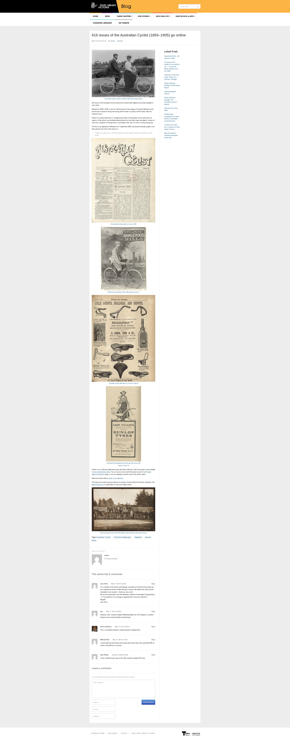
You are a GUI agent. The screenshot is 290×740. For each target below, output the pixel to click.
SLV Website (124, 23)
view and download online (101, 472)
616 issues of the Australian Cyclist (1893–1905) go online (139, 35)
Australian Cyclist (103, 537)
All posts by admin (111, 558)
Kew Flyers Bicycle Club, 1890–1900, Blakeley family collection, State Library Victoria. (123, 532)
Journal (148, 537)
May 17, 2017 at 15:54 (120, 639)
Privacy (124, 733)
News (107, 16)
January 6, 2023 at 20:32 (120, 655)
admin (112, 41)
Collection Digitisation (122, 537)
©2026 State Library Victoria (143, 733)
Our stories (143, 16)
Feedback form (97, 733)
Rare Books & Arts (185, 16)
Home (95, 16)
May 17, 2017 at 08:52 (113, 611)
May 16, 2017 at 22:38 (118, 584)
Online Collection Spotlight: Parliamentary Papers (172, 85)
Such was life (162, 16)
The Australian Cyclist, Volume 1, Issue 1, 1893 (123, 224)
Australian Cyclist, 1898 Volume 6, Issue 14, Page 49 (123, 383)
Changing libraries (102, 23)
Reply (153, 584)
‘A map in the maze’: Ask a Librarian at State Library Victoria (172, 127)
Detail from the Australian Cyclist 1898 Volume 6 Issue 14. (123, 292)
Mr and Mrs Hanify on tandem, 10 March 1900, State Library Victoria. (123, 98)
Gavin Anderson (106, 626)
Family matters (124, 16)
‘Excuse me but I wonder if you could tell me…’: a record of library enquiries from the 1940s (171, 66)
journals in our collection (115, 478)
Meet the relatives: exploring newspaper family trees (171, 135)
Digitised (138, 537)
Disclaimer (112, 733)
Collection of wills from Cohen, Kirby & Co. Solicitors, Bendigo (171, 77)
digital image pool (97, 484)
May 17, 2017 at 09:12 (122, 626)
